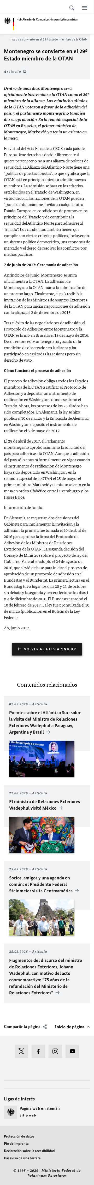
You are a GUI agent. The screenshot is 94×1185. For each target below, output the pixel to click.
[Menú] (84, 7)
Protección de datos (19, 1136)
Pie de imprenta (16, 1143)
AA (6, 627)
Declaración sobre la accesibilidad (29, 1151)
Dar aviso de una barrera (22, 1158)
